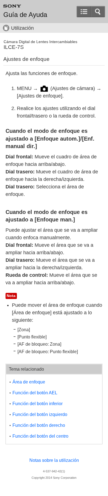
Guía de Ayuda (25, 14)
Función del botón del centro (40, 436)
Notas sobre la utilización (54, 460)
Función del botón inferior (37, 403)
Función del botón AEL (34, 392)
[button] (98, 11)
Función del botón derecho (38, 425)
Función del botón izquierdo (39, 414)
